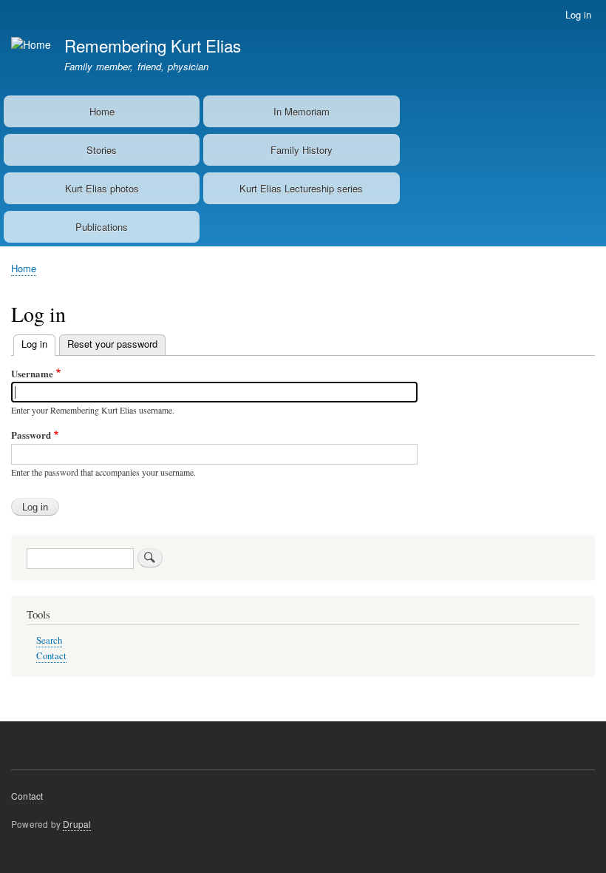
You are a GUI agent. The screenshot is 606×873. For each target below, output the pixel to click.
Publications (101, 227)
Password (31, 435)
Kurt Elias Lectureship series (301, 188)
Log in (578, 14)
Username (32, 373)
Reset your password (112, 344)
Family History (301, 150)
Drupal (77, 824)
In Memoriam (301, 111)
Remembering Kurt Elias (152, 45)
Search (49, 640)
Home (102, 111)
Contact (51, 656)
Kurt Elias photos (102, 188)
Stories (101, 150)
